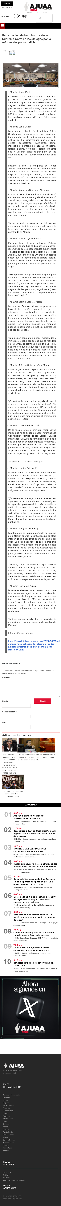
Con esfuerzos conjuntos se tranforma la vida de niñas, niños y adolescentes (33, 934)
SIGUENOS (5, 17)
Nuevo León (8, 1119)
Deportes (7, 1103)
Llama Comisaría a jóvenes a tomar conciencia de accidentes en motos (31, 949)
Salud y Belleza (9, 1140)
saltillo (5, 1137)
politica (6, 1129)
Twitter (6, 1175)
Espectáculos (8, 1105)
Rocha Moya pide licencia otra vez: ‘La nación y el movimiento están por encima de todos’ (34, 917)
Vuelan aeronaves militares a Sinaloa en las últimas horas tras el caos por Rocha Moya (35, 865)
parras (5, 1127)
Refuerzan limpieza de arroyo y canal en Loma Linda (33, 964)
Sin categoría (8, 1143)
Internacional (8, 1111)
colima (5, 1100)
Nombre (6, 701)
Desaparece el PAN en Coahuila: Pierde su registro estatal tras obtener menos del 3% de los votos (34, 834)
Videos (6, 1150)
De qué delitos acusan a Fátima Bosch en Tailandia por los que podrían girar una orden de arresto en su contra (34, 882)
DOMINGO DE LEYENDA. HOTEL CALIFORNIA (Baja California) (29, 850)
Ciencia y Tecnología (11, 1095)
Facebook (7, 1172)
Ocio (5, 1121)
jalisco (5, 1113)
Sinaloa (6, 1145)
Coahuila (6, 1097)
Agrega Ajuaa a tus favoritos (14, 1180)
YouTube (6, 1178)
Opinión (6, 1124)
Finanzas (6, 1108)
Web (4, 722)
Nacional (6, 1116)
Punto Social (8, 1132)
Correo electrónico (10, 712)
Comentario (7, 677)
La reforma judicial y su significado (47, 756)
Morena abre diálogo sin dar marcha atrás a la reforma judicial (13, 794)
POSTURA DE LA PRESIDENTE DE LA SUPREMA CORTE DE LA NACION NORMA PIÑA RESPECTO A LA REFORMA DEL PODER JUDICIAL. (9, 764)
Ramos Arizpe (8, 1135)
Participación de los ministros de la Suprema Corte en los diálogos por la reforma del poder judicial (26, 39)
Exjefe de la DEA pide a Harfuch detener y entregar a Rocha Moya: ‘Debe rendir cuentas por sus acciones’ (34, 900)
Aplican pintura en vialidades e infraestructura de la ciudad (29, 817)
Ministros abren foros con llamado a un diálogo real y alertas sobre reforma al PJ (28, 757)
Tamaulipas (7, 1148)
